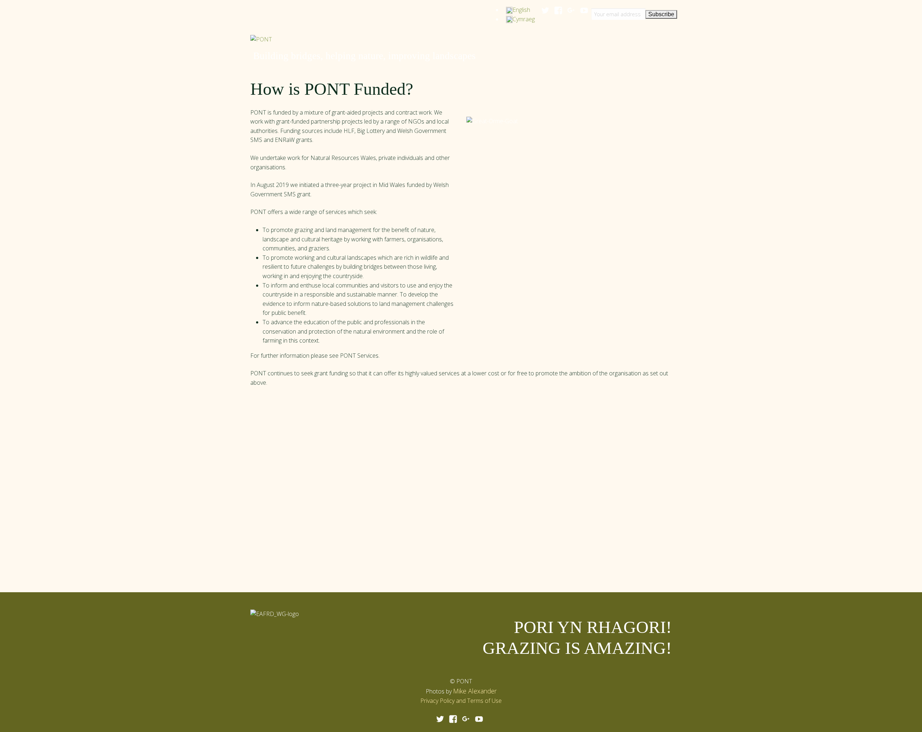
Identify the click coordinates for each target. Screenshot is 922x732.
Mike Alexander (475, 691)
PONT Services (359, 356)
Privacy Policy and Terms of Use (461, 701)
